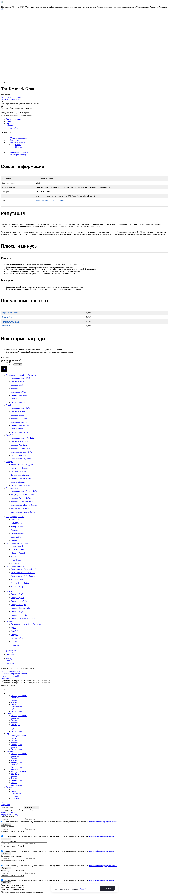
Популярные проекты (19, 153)
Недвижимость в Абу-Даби (22, 438)
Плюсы (18, 145)
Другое (9, 787)
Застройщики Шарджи (20, 485)
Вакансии (10, 654)
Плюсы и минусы (17, 142)
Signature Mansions (10, 313)
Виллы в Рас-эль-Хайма (21, 498)
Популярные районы (15, 517)
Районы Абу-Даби (18, 455)
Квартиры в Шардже (19, 468)
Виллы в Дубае (17, 415)
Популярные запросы (15, 566)
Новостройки (16, 707)
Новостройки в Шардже (21, 478)
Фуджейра (15, 645)
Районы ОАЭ (16, 399)
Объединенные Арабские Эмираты (21, 375)
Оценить (18, 365)
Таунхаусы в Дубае (19, 418)
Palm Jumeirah (16, 519)
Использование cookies (10, 676)
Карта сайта (6, 678)
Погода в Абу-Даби (19, 601)
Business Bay (16, 537)
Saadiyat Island (17, 526)
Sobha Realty (16, 563)
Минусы (18, 147)
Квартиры (15, 698)
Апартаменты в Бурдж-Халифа (24, 569)
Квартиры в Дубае (18, 411)
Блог (8, 661)
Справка (9, 621)
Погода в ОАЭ (17, 594)
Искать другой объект (10, 812)
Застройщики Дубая (19, 432)
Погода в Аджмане (19, 611)
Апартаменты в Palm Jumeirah (23, 576)
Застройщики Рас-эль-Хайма (23, 512)
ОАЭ (8, 693)
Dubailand (15, 540)
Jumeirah (14, 530)
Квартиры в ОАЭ (18, 381)
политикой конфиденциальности (103, 822)
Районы (14, 709)
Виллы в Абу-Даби (19, 445)
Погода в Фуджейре (19, 615)
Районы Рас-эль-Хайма (20, 508)
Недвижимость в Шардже (22, 464)
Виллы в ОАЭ (17, 385)
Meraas (14, 556)
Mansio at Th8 (7, 326)
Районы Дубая (17, 429)
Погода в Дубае (17, 598)
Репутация (14, 140)
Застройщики (16, 711)
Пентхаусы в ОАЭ (18, 392)
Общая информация (18, 138)
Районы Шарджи (18, 482)
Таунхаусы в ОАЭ (18, 388)
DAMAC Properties (19, 549)
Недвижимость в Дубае (21, 408)
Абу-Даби (10, 123)
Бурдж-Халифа (17, 579)
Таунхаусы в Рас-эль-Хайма (22, 501)
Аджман (14, 641)
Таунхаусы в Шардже (20, 475)
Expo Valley (7, 317)
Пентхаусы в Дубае (19, 422)
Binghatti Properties (18, 553)
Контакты (10, 663)
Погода (9, 591)
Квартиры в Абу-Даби (20, 441)
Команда (9, 658)
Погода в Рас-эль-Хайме (21, 608)
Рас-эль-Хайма (12, 128)
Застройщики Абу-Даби (21, 459)
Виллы (14, 700)
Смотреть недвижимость (11, 97)
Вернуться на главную (10, 814)
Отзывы (9, 652)
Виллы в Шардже (18, 471)
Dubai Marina (16, 523)
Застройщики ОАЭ (19, 402)
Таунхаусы (15, 702)
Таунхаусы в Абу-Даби (20, 448)
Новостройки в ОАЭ (19, 395)
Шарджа (9, 126)
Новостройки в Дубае (20, 425)
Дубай (8, 121)
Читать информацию (10, 99)
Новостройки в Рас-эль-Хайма (24, 505)
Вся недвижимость (14, 119)
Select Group (16, 560)
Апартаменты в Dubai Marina (23, 573)
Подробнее (84, 889)
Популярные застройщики (17, 543)
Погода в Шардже (18, 605)
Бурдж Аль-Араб (18, 586)
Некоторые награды (18, 155)
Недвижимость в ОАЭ (20, 378)
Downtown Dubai (18, 533)
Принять (107, 888)
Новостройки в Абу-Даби (21, 452)
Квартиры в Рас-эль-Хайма (22, 494)
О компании (11, 650)
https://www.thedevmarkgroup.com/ (50, 200)
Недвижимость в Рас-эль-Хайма (24, 491)
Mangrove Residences (10, 321)
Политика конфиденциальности (14, 674)
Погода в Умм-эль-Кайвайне (23, 618)
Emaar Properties (17, 546)
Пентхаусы (15, 704)
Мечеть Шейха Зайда (20, 583)
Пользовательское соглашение (13, 671)
